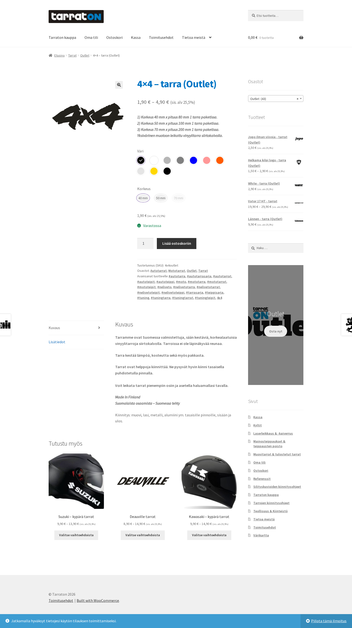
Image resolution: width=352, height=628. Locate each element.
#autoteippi (165, 281)
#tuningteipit (205, 298)
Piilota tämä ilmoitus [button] (328, 620)
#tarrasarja (194, 292)
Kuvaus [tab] (54, 327)
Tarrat (72, 55)
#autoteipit (146, 281)
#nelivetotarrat (208, 287)
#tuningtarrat (182, 298)
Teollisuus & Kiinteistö (270, 511)
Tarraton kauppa (62, 37)
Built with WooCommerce (98, 600)
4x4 (219, 298)
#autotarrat (222, 276)
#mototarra (196, 281)
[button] (119, 85)
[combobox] (275, 98)
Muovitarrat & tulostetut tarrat (277, 454)
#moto (181, 281)
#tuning (143, 298)
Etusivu (59, 55)
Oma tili (91, 37)
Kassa (136, 37)
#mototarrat (216, 281)
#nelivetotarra (184, 287)
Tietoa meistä (193, 37)
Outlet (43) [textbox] (274, 99)
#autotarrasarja (199, 276)
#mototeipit (146, 287)
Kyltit (257, 425)
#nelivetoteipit (148, 292)
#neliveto (164, 287)
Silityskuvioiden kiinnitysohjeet (277, 486)
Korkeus (144, 188)
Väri (140, 151)
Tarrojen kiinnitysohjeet (271, 503)
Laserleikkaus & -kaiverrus (273, 433)
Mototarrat (176, 270)
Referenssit (262, 479)
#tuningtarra (160, 298)
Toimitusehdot (161, 37)
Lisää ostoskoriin (176, 243)
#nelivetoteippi (172, 292)
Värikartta (261, 535)
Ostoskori (114, 37)
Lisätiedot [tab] (57, 341)
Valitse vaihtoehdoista (76, 535)
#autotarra (177, 276)
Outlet (84, 55)
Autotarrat (158, 270)
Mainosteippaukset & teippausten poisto (269, 443)
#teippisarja (214, 292)
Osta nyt (275, 331)
